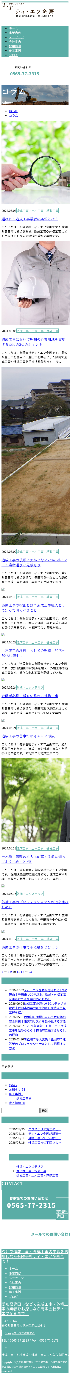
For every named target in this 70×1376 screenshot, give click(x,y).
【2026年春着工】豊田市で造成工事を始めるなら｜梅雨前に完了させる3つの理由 (38, 1030)
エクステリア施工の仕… (44, 1129)
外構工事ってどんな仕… (44, 1138)
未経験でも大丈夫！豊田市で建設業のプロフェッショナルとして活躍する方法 (37, 1043)
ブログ (13, 55)
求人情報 (17, 1103)
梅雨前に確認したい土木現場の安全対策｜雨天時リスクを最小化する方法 (37, 1019)
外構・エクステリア (30, 687)
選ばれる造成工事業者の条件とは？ (29, 219)
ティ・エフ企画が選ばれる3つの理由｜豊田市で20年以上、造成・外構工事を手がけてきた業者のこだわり (38, 994)
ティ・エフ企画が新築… (44, 1133)
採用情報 (15, 46)
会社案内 (15, 41)
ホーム (13, 28)
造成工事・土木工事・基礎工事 (37, 210)
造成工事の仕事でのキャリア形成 (28, 736)
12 (22, 971)
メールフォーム (14, 81)
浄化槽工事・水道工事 (31, 1171)
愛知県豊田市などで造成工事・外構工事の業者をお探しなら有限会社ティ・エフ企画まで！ (34, 1308)
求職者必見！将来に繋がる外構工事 (29, 696)
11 (18, 971)
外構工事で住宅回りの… (44, 1142)
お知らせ (17, 1089)
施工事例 (15, 50)
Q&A (13, 1085)
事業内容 (15, 32)
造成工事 (23, 1098)
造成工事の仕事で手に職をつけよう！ (31, 947)
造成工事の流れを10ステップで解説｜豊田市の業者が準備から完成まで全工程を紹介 (37, 1008)
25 (30, 971)
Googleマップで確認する (20, 1333)
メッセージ (16, 37)
